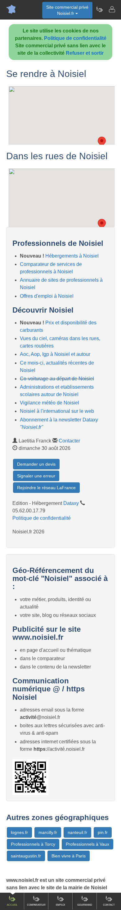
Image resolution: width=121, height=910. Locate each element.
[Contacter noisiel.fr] (111, 9)
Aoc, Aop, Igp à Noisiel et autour (55, 354)
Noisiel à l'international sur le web (57, 411)
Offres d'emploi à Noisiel (47, 296)
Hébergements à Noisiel (72, 255)
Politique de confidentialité (75, 38)
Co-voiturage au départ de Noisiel (57, 378)
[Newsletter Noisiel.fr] (99, 9)
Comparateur (36, 905)
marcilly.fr (47, 832)
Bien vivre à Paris (69, 855)
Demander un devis (36, 464)
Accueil (12, 905)
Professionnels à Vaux (87, 844)
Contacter (69, 440)
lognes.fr (19, 832)
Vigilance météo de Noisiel (49, 402)
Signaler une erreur (36, 475)
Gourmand (84, 905)
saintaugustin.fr (26, 855)
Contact (109, 905)
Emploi (60, 905)
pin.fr (103, 832)
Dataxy (71, 503)
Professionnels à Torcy (33, 844)
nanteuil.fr (77, 832)
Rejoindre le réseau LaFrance (46, 487)
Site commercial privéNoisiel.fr (67, 10)
